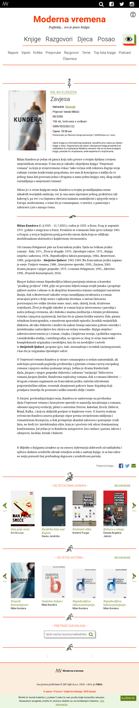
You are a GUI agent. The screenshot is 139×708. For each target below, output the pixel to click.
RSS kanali (90, 691)
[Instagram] (132, 4)
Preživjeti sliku (82, 530)
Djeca (85, 39)
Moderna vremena (69, 19)
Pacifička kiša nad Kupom (53, 532)
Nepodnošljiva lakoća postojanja (84, 604)
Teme (86, 53)
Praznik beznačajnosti (19, 604)
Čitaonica (70, 59)
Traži (91, 634)
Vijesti (25, 53)
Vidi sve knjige (122, 485)
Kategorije (128, 39)
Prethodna (5, 506)
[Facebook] (111, 4)
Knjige (32, 39)
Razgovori (59, 39)
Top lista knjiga (105, 53)
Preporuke (53, 53)
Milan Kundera (63, 92)
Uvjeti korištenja (73, 691)
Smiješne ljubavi (52, 602)
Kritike (38, 53)
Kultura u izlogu (113, 532)
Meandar (70, 106)
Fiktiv (99, 684)
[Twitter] (122, 4)
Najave (13, 53)
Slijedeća (134, 506)
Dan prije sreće (20, 530)
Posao (106, 39)
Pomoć (58, 691)
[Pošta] (133, 465)
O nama (47, 691)
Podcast (125, 53)
